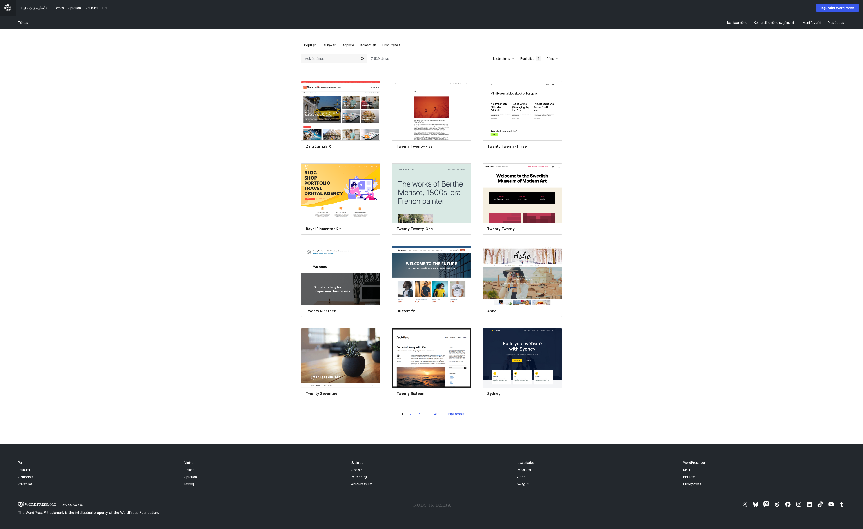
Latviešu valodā (72, 505)
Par (20, 463)
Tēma (550, 58)
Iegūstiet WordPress (837, 8)
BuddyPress (692, 484)
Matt (686, 470)
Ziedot (522, 477)
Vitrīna (189, 463)
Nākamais (456, 414)
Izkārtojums (501, 58)
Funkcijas (529, 58)
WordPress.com (695, 463)
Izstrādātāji (359, 477)
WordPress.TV (361, 484)
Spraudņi (191, 477)
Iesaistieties (525, 463)
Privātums (25, 484)
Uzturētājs (25, 477)
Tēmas (23, 22)
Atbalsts (357, 470)
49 (436, 414)
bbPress (689, 477)
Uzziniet (357, 463)
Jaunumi (24, 470)
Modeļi (189, 484)
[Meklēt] (362, 58)
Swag (523, 484)
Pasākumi (524, 470)
